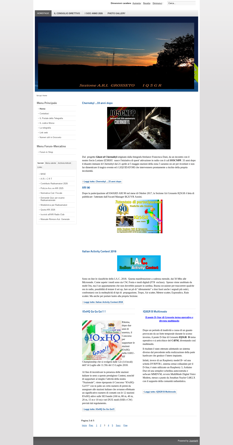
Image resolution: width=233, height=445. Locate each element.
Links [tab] (39, 167)
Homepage (43, 13)
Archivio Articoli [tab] (64, 163)
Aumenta (137, 3)
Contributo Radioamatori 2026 (54, 183)
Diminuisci (157, 3)
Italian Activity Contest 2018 (99, 251)
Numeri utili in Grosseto (50, 137)
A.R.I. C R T (46, 179)
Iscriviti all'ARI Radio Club (52, 214)
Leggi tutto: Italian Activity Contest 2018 (103, 302)
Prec (91, 425)
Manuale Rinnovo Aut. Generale (55, 219)
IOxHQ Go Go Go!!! (94, 311)
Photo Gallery (116, 13)
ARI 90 (86, 187)
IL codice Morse (47, 123)
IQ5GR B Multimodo (155, 311)
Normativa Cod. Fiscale (51, 193)
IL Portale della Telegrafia (51, 118)
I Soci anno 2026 (94, 13)
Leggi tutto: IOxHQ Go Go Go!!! (99, 409)
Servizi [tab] (40, 163)
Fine (125, 425)
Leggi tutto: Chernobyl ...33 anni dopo (102, 181)
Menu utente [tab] (50, 163)
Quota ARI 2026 (48, 210)
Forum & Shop (46, 152)
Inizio (84, 425)
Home (42, 109)
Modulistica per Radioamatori (54, 205)
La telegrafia (45, 128)
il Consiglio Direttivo (67, 13)
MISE (43, 174)
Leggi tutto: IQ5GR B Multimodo (160, 392)
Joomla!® (193, 441)
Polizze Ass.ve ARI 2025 (52, 188)
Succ (118, 425)
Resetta (146, 3)
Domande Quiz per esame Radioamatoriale (53, 199)
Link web (44, 132)
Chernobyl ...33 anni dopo (97, 103)
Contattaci (44, 113)
